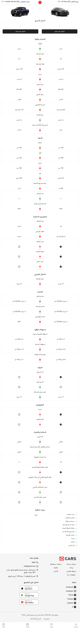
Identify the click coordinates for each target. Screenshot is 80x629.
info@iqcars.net (29, 566)
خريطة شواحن (71, 571)
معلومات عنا (71, 575)
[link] (29, 588)
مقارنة (56, 568)
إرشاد (71, 568)
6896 (34, 562)
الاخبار (56, 571)
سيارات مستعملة (56, 564)
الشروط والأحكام (35, 619)
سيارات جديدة (71, 564)
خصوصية (47, 619)
